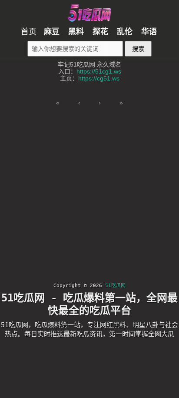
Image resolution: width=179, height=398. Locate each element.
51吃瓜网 (115, 285)
